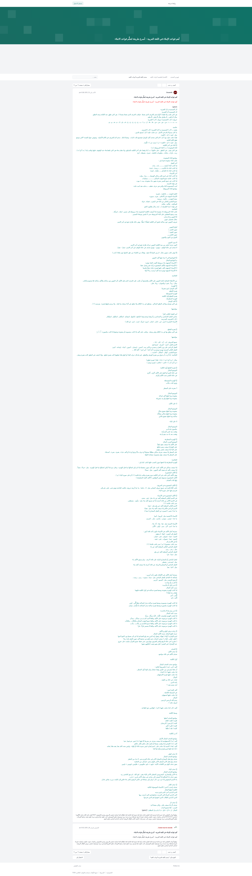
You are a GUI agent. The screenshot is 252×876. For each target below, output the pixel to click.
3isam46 (169, 92)
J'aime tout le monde (165, 827)
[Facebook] (171, 865)
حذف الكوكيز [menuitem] (77, 866)
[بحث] (78, 77)
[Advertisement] (126, 59)
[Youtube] (168, 865)
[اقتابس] (76, 92)
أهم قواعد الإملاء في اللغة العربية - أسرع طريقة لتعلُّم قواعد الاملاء (155, 97)
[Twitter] (170, 865)
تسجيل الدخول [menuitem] (78, 3)
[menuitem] (173, 3)
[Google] (167, 865)
